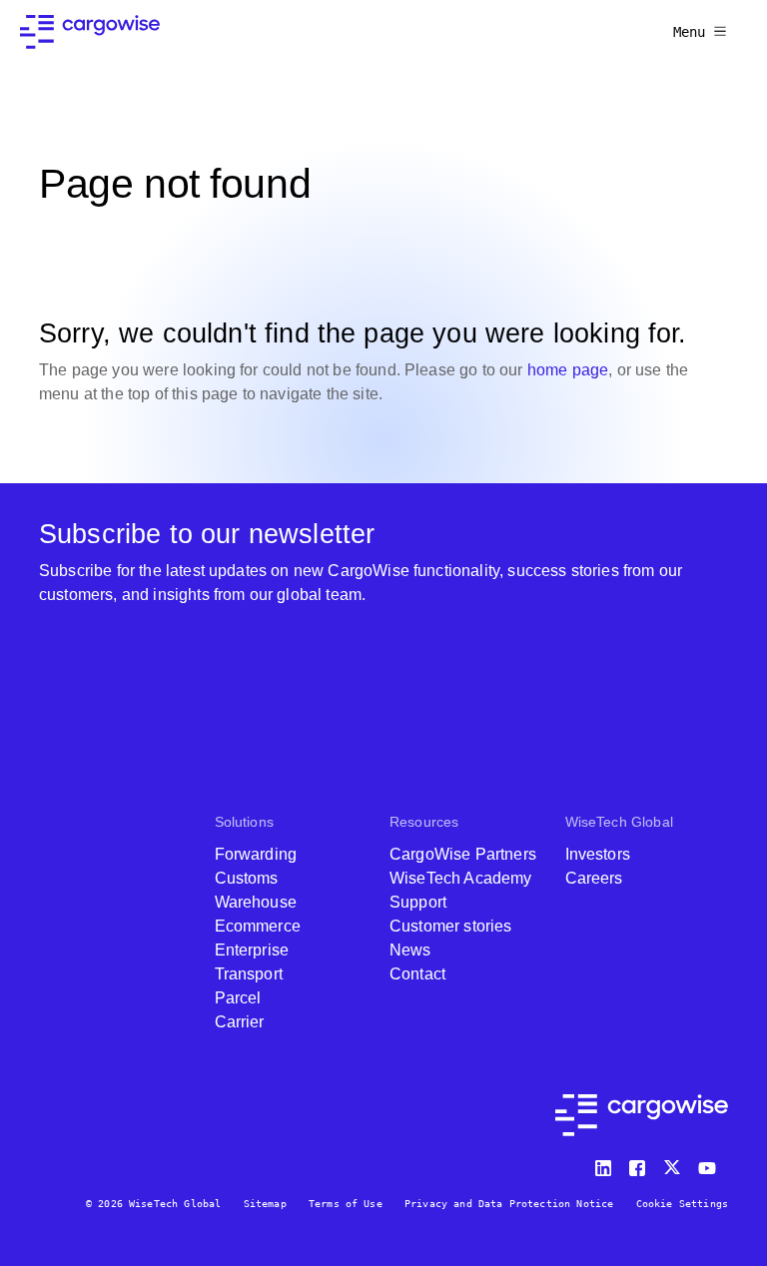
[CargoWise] (90, 32)
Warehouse (256, 902)
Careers (594, 878)
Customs (247, 878)
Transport (249, 973)
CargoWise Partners (462, 854)
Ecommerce (258, 926)
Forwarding (256, 854)
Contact (417, 973)
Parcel (238, 997)
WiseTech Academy (460, 878)
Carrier (240, 1021)
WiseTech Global (619, 822)
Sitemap (265, 1203)
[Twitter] (674, 1163)
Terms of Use (346, 1203)
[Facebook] (640, 1163)
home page (567, 369)
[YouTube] (711, 1163)
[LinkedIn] (606, 1163)
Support (417, 902)
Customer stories (450, 926)
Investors (597, 854)
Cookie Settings (682, 1203)
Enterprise (252, 950)
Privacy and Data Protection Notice (508, 1203)
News (410, 950)
